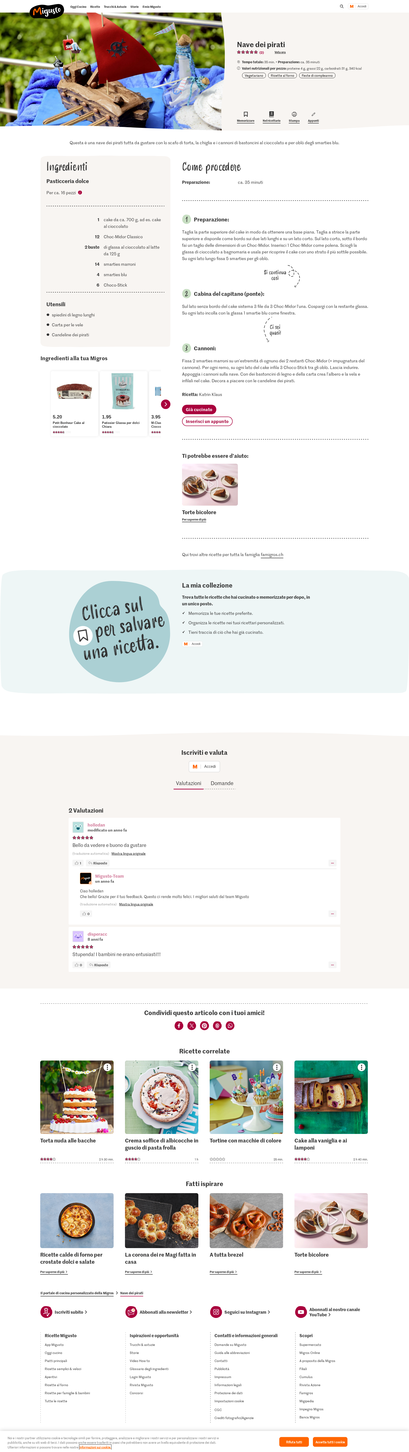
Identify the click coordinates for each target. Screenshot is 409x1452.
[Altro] (332, 863)
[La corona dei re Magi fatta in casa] (161, 1234)
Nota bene (80, 193)
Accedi (362, 6)
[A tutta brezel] (246, 1234)
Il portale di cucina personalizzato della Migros (77, 1293)
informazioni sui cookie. (95, 1447)
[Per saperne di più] (210, 515)
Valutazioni (188, 783)
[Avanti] (165, 404)
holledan (96, 825)
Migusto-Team (109, 876)
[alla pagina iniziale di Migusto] (47, 7)
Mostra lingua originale (128, 853)
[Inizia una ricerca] (341, 6)
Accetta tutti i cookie (330, 1441)
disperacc (97, 934)
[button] (78, 828)
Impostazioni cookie (229, 1401)
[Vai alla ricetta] (77, 1112)
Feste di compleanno (317, 75)
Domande (222, 783)
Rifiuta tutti (294, 1441)
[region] (204, 1441)
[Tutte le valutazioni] (247, 52)
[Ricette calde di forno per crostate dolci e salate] (77, 1234)
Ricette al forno (282, 75)
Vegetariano (254, 75)
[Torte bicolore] (331, 1234)
